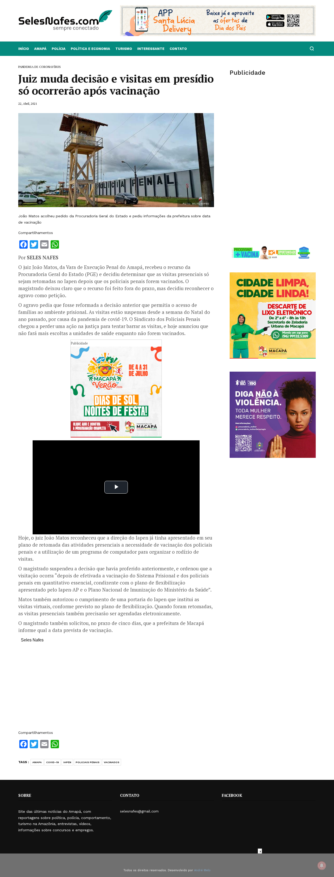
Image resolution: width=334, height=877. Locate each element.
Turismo (123, 49)
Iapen (67, 762)
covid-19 (52, 762)
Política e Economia (90, 49)
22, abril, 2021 (27, 104)
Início (23, 49)
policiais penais (87, 762)
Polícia (58, 49)
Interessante (150, 49)
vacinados (111, 762)
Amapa (37, 762)
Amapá (40, 49)
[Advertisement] (116, 689)
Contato (178, 49)
